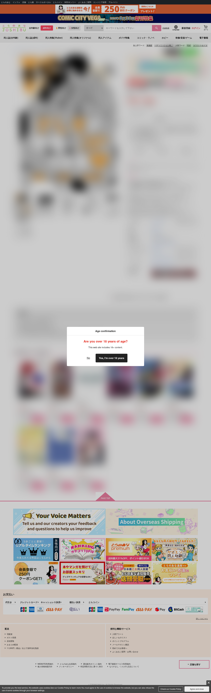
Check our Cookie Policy (170, 689)
